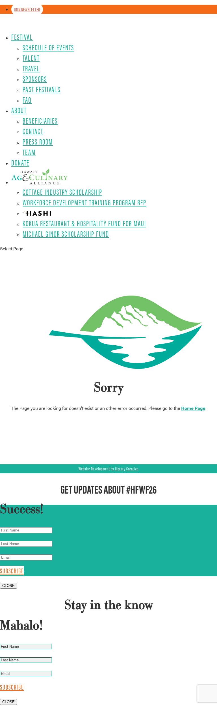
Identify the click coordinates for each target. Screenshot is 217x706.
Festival (22, 36)
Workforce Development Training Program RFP (84, 202)
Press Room (38, 141)
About (19, 110)
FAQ (27, 99)
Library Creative (126, 468)
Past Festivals (41, 89)
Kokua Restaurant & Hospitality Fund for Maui (84, 223)
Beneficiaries (40, 120)
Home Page (193, 408)
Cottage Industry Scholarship (62, 191)
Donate (20, 162)
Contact (33, 131)
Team (29, 152)
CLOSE (8, 586)
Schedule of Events (48, 47)
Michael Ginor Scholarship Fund (66, 233)
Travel (31, 68)
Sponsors (35, 78)
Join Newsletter (27, 9)
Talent (31, 57)
